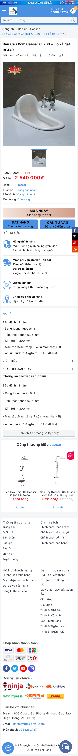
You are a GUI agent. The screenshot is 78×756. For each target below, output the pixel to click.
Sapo (48, 749)
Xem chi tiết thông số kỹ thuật (39, 433)
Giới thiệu (9, 532)
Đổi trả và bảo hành (15, 585)
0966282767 (28, 729)
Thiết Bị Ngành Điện (53, 631)
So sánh (20, 507)
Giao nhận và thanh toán (19, 580)
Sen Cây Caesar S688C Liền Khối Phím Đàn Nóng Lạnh (57, 493)
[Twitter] (14, 668)
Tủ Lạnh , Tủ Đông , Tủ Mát (55, 582)
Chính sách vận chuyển (55, 532)
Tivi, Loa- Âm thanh (53, 574)
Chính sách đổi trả (52, 537)
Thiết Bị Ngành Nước (53, 626)
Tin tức (7, 548)
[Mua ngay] (39, 470)
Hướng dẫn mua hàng (17, 574)
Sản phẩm (9, 537)
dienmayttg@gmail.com (28, 723)
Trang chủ (9, 527)
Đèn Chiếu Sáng (50, 620)
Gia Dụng (46, 604)
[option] (39, 104)
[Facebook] (6, 668)
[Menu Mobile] (4, 10)
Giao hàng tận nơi (39, 213)
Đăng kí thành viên (15, 591)
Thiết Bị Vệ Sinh (50, 615)
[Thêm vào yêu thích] (10, 470)
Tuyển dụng (10, 559)
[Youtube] (23, 668)
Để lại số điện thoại (57, 224)
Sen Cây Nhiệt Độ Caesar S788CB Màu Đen (20, 493)
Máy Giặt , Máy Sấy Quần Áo (56, 592)
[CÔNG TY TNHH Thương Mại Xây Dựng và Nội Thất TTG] (13, 11)
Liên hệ (7, 553)
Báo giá (7, 542)
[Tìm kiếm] (73, 20)
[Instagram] (31, 668)
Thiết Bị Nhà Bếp (51, 610)
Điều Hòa (46, 599)
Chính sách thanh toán (55, 527)
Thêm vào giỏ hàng (20, 224)
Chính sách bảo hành (54, 542)
